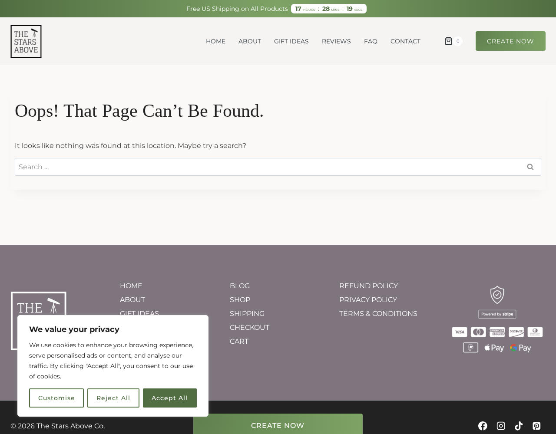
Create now (510, 41)
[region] (112, 366)
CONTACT (405, 41)
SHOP (240, 300)
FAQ (370, 41)
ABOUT (249, 41)
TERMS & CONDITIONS (378, 313)
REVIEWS (336, 41)
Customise (56, 398)
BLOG (240, 286)
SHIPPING (247, 313)
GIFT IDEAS (291, 41)
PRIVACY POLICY (368, 300)
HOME (215, 41)
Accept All (170, 398)
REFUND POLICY (368, 286)
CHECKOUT (249, 327)
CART (239, 341)
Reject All (113, 398)
